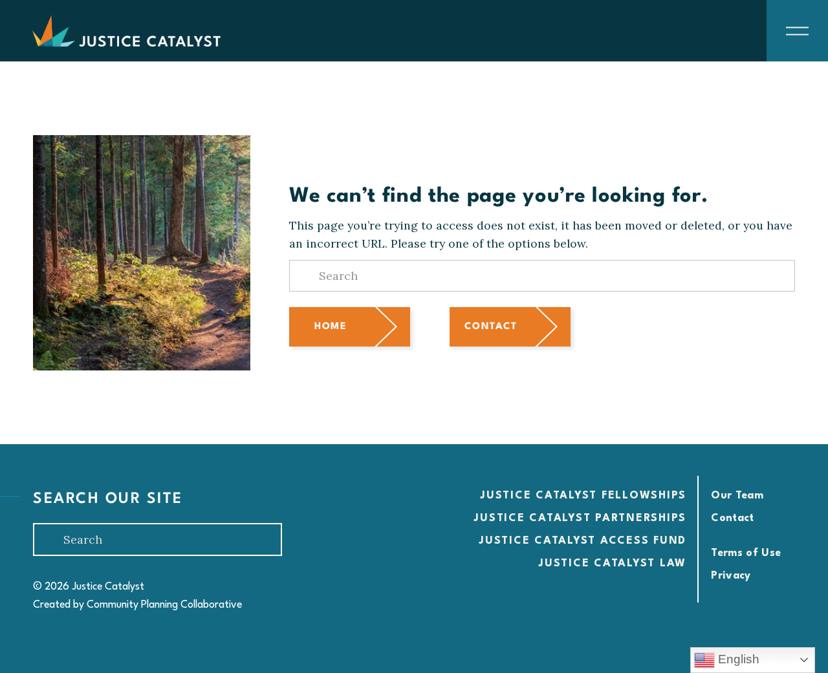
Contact (490, 327)
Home (330, 327)
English (737, 659)
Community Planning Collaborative (164, 605)
